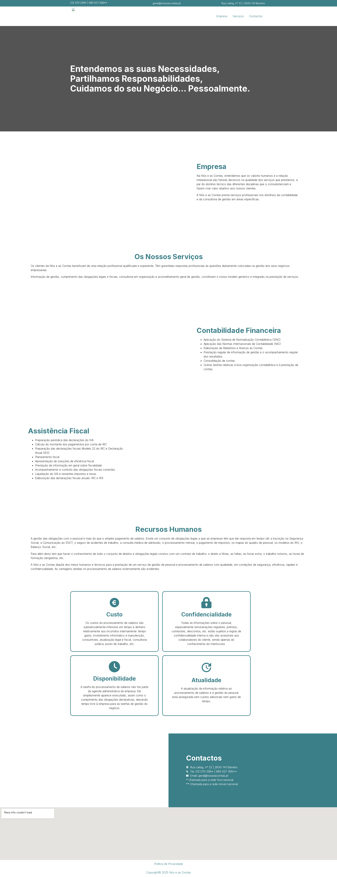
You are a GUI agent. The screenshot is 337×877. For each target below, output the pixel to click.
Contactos (255, 16)
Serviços (238, 16)
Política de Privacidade (168, 864)
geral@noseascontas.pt (167, 3)
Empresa (221, 16)
